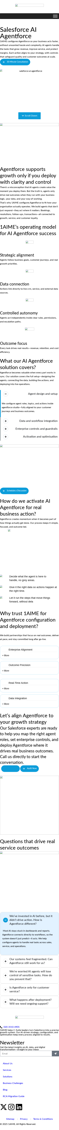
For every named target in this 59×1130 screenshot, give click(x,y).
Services (7, 1070)
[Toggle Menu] (55, 16)
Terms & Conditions (43, 1119)
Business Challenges (13, 1083)
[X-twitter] (3, 1107)
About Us (7, 1063)
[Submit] (55, 1053)
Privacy (23, 1119)
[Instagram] (11, 1107)
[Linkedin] (19, 1107)
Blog (5, 1090)
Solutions (7, 1077)
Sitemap (10, 1119)
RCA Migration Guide (13, 1096)
